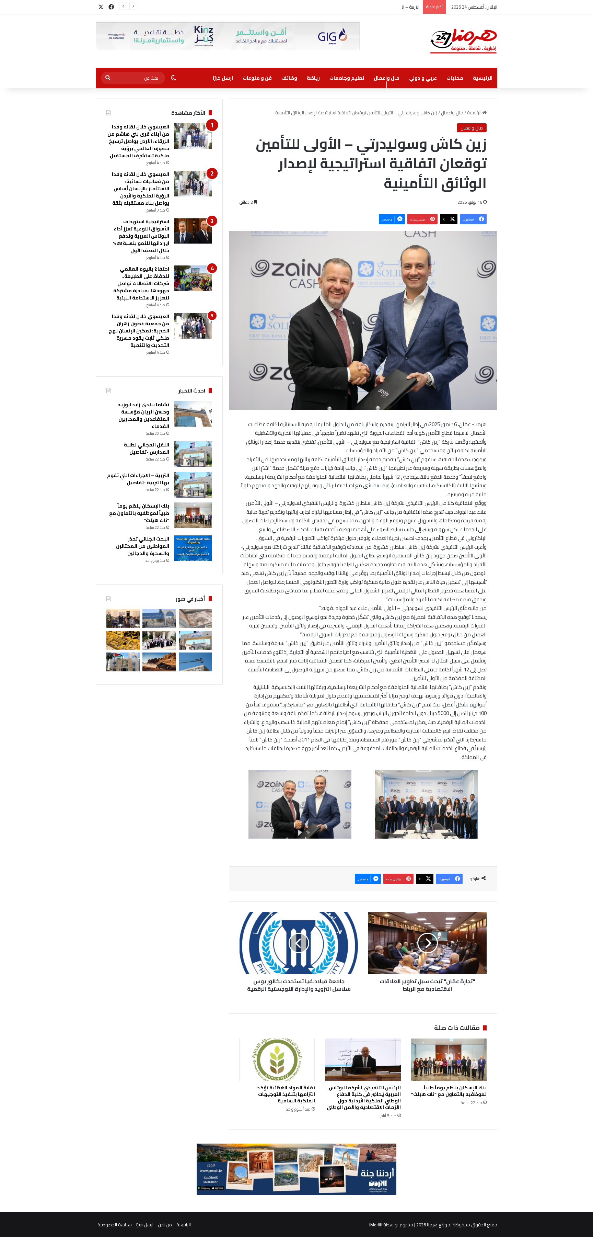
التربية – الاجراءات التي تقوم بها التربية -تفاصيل (376, 7)
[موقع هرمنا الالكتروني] (463, 41)
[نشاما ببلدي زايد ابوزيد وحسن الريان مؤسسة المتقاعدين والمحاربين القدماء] (193, 414)
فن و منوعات (257, 77)
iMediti (375, 1225)
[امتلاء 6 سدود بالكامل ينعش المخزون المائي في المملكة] (195, 618)
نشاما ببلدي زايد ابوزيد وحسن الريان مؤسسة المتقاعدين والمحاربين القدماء (143, 415)
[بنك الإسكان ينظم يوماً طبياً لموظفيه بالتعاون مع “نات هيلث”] (449, 1060)
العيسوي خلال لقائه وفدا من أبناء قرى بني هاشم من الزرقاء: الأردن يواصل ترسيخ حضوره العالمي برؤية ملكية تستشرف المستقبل (138, 141)
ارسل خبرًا (223, 77)
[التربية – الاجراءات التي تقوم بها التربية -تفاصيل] (193, 485)
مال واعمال (386, 77)
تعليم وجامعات (346, 77)
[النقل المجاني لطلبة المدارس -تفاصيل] (193, 454)
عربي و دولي (423, 77)
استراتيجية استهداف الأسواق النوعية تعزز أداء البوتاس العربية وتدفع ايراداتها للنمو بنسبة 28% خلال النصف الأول (141, 236)
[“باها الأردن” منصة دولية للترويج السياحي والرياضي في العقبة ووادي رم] (159, 661)
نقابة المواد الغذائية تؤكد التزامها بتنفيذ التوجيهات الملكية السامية (286, 1094)
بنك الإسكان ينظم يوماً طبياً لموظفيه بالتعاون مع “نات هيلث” (449, 1091)
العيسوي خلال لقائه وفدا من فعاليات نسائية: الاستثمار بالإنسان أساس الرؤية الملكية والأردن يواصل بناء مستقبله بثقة (140, 188)
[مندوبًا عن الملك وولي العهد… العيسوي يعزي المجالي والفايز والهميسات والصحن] (123, 618)
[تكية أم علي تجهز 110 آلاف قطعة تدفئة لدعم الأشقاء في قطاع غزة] (159, 618)
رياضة (313, 77)
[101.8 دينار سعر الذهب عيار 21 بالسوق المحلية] (123, 640)
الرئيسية (482, 77)
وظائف (289, 77)
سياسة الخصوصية (114, 1225)
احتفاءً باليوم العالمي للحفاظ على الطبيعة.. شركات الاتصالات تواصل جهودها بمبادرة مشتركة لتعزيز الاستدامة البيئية (141, 283)
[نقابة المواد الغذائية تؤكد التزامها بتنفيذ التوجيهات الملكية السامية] (277, 1060)
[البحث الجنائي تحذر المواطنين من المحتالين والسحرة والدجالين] (193, 548)
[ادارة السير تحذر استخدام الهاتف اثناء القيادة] (195, 661)
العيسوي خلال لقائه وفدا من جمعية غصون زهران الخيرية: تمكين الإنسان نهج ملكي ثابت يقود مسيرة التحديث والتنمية (139, 331)
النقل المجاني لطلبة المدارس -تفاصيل (146, 448)
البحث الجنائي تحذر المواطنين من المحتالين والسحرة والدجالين (142, 546)
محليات (454, 77)
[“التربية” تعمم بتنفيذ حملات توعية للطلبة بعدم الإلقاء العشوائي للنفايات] (195, 640)
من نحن (165, 1225)
